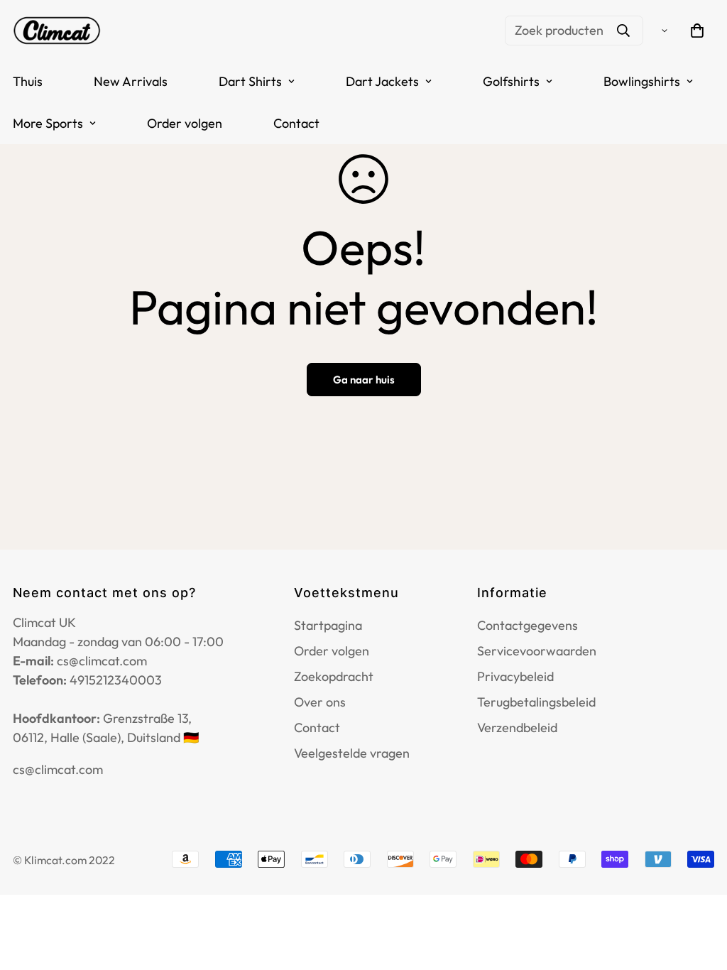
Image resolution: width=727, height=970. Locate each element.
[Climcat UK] (57, 30)
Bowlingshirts (641, 81)
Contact (296, 123)
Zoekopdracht (333, 676)
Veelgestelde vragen (352, 753)
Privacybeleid (515, 676)
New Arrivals (131, 81)
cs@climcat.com (58, 769)
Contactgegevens (527, 625)
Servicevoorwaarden (536, 651)
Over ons (320, 702)
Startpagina (328, 625)
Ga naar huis (364, 379)
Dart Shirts (250, 81)
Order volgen (184, 123)
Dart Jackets (382, 81)
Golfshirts (511, 81)
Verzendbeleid (517, 727)
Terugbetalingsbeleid (536, 702)
